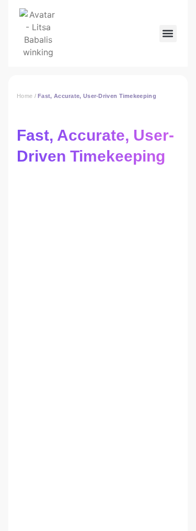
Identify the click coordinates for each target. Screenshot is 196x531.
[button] (168, 33)
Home (24, 96)
